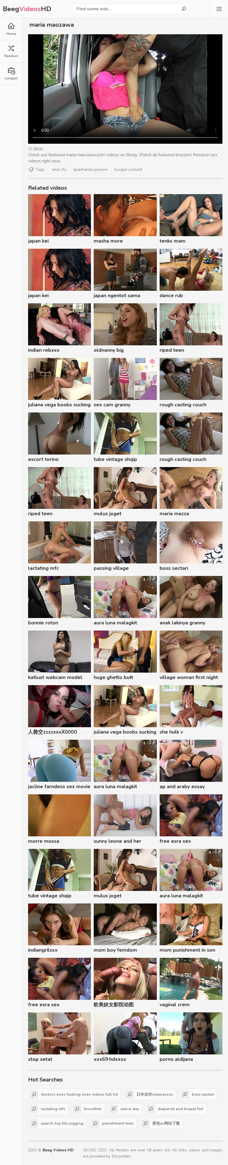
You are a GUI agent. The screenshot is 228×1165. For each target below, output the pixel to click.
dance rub (171, 295)
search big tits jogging (62, 1123)
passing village (111, 568)
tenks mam (172, 241)
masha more (108, 241)
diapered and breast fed (180, 1109)
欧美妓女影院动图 (114, 1004)
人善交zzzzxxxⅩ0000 (52, 732)
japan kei (38, 241)
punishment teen (118, 1123)
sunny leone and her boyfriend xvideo (117, 842)
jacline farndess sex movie (59, 786)
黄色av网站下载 (166, 1123)
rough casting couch (183, 404)
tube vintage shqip (115, 459)
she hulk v (171, 732)
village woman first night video (189, 678)
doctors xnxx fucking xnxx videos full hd (79, 1094)
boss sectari (174, 568)
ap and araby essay (182, 786)
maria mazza (174, 513)
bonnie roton (43, 622)
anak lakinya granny (182, 622)
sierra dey (129, 1109)
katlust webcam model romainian (55, 678)
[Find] (183, 8)
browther (93, 1109)
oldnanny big (109, 350)
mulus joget (108, 513)
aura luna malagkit (115, 622)
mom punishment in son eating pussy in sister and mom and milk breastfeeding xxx (189, 951)
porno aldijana (176, 1059)
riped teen (172, 350)
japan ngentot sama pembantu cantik (117, 296)
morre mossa (43, 841)
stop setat (40, 1059)
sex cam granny (112, 404)
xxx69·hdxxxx (110, 1059)
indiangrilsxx (43, 950)
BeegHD (27, 8)
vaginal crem (175, 1004)
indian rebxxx (44, 350)
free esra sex (175, 841)
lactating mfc (43, 568)
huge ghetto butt (113, 677)
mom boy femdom (115, 950)
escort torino (43, 459)
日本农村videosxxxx (155, 1094)
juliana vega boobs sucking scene (59, 405)
